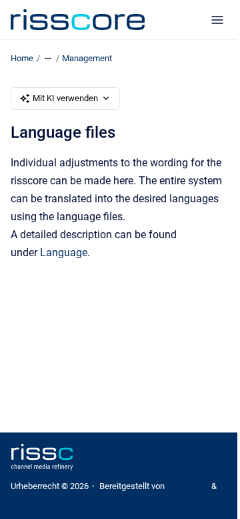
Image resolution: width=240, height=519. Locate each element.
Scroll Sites (188, 486)
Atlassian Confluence (51, 501)
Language (63, 252)
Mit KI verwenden (65, 98)
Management (87, 58)
